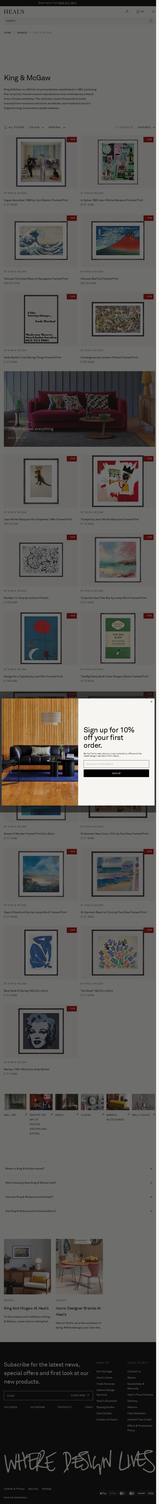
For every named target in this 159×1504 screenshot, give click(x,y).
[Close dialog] (151, 702)
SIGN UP (116, 773)
